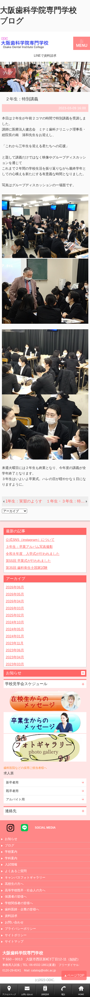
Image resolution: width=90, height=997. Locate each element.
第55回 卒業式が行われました (28, 561)
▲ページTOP (74, 975)
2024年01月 (15, 636)
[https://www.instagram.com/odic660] (10, 827)
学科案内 (11, 858)
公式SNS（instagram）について (30, 540)
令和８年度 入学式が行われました (33, 554)
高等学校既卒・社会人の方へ (25, 890)
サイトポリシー (16, 935)
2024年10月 (15, 622)
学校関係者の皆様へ (19, 903)
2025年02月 (15, 615)
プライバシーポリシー (20, 928)
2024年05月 (15, 629)
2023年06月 (15, 650)
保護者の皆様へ (16, 896)
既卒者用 (12, 791)
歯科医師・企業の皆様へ (22, 909)
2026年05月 (15, 594)
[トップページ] (36, 43)
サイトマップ (14, 941)
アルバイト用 (15, 799)
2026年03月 (15, 608)
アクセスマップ (9, 994)
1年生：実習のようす (24, 501)
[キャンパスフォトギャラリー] (45, 748)
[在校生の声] (45, 701)
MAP (73, 959)
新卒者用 (12, 782)
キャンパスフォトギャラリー (25, 877)
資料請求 (11, 916)
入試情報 (11, 864)
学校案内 (11, 851)
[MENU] (81, 43)
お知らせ (11, 839)
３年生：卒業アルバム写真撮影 (29, 547)
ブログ (9, 845)
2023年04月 (15, 657)
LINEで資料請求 (45, 55)
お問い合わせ (14, 922)
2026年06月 (15, 587)
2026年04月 (15, 601)
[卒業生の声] (45, 722)
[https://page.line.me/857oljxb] (24, 827)
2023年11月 (15, 643)
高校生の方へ (14, 884)
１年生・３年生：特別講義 (67, 501)
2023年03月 (15, 664)
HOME (81, 994)
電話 (63, 994)
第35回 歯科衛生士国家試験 (27, 568)
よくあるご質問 (16, 871)
